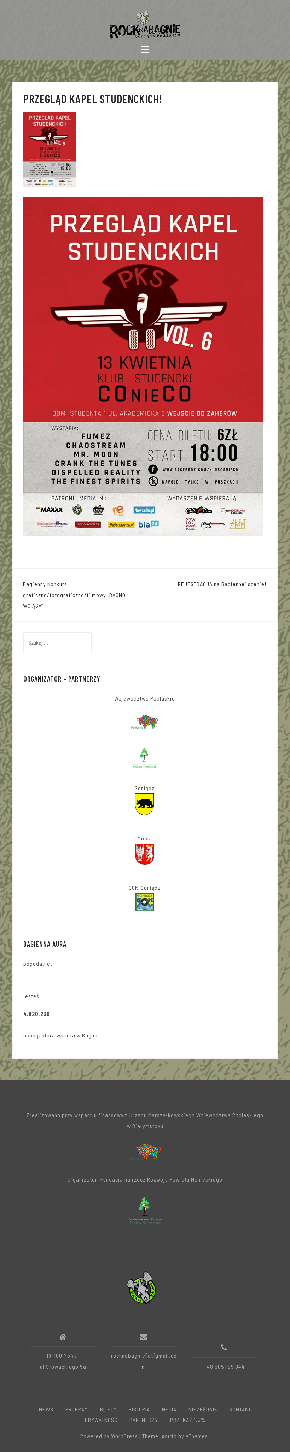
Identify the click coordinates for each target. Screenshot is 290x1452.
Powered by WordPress (109, 1436)
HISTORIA (139, 1409)
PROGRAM (76, 1409)
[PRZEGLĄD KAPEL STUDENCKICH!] (49, 148)
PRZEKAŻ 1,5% (187, 1419)
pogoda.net (37, 963)
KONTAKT (240, 1409)
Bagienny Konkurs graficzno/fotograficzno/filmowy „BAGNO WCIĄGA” (74, 595)
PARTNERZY (143, 1419)
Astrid (169, 1436)
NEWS (46, 1409)
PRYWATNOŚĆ (101, 1419)
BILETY (108, 1409)
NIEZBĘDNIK (203, 1409)
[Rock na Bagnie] (142, 1287)
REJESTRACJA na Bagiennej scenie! (222, 584)
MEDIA (169, 1409)
